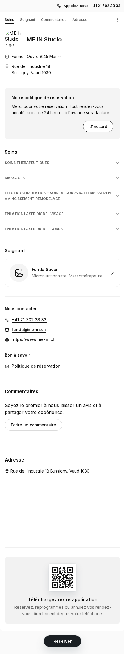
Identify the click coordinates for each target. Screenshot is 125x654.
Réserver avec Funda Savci (62, 273)
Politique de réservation (36, 366)
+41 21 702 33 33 (105, 5)
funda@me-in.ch (29, 329)
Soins (9, 19)
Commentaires (54, 19)
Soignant (27, 19)
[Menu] (117, 20)
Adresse (80, 19)
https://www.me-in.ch (34, 339)
